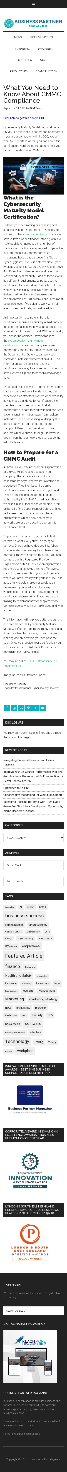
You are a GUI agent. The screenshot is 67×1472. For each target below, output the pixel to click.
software (33, 1023)
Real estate (11, 1015)
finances (30, 967)
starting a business (15, 1032)
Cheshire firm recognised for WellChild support (32, 795)
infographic (42, 976)
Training (52, 1042)
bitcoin (30, 907)
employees (31, 946)
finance (12, 966)
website (8, 1051)
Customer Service (13, 932)
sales (24, 1015)
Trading (38, 1042)
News (8, 1007)
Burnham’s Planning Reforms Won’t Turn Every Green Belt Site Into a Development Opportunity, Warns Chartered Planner (33, 806)
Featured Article (23, 956)
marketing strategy (43, 999)
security (54, 688)
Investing (26, 983)
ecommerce (45, 938)
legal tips (28, 990)
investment (42, 983)
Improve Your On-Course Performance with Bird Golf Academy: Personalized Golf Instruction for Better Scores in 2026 (33, 776)
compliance (24, 688)
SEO (50, 1015)
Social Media (12, 1024)
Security (21, 684)
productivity (23, 1007)
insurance (11, 983)
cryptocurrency (38, 924)
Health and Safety (18, 976)
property (40, 1007)
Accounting (9, 907)
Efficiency (11, 946)
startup (35, 1032)
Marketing (14, 999)
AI (21, 907)
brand (42, 906)
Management (47, 990)
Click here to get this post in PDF (24, 118)
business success (24, 916)
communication (14, 924)
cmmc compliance (36, 234)
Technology (17, 1041)
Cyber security (41, 688)
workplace (25, 1051)
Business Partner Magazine (33, 23)
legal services (11, 991)
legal (57, 983)
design (8, 938)
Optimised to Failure (16, 788)
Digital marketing (25, 938)
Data (47, 931)
